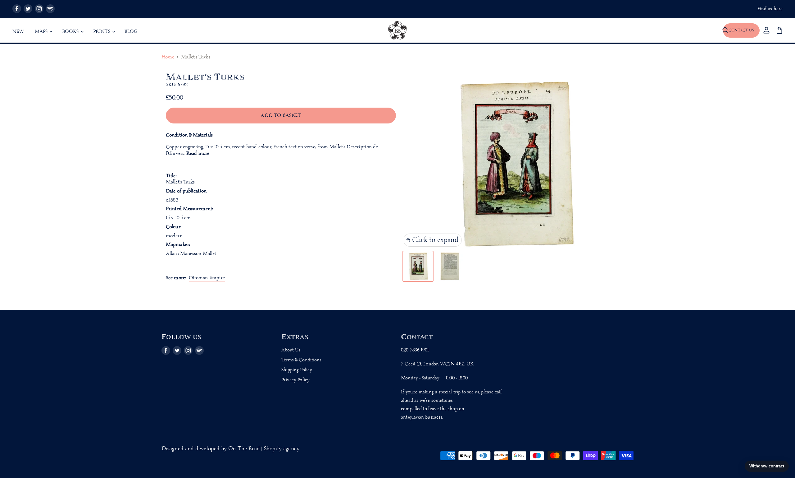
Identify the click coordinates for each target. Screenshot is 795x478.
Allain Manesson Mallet (191, 254)
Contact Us (741, 30)
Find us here (770, 9)
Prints (102, 31)
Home (167, 57)
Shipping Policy (296, 370)
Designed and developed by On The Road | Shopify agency (230, 449)
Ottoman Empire (207, 278)
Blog (131, 31)
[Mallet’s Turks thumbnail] (418, 266)
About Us (291, 350)
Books (71, 31)
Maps (42, 31)
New (18, 31)
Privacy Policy (295, 380)
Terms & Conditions (301, 360)
